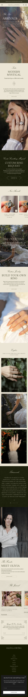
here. (21, 1)
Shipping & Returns (14, 666)
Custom (14, 656)
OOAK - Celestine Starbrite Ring (9, 215)
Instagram (14, 668)
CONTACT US (14, 178)
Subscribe (14, 692)
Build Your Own (14, 658)
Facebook (14, 669)
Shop (14, 655)
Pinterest (14, 671)
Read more (4, 614)
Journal (14, 664)
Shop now (10, 31)
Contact (14, 662)
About (14, 660)
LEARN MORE (14, 251)
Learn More (9, 576)
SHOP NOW (14, 96)
